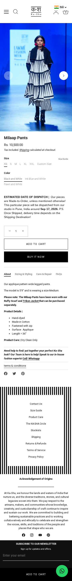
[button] (8, 75)
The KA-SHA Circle (36, 423)
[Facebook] (23, 535)
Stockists (36, 430)
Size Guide (63, 159)
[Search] (15, 12)
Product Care (36, 417)
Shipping (24, 149)
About (7, 274)
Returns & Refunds (36, 443)
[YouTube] (40, 535)
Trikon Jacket (31, 300)
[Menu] (6, 11)
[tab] (9, 274)
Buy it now (36, 256)
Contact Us (36, 404)
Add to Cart (36, 574)
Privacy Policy (36, 456)
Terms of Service (36, 450)
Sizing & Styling (23, 274)
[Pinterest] (48, 535)
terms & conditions (15, 365)
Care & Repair (44, 274)
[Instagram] (32, 535)
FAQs (59, 274)
